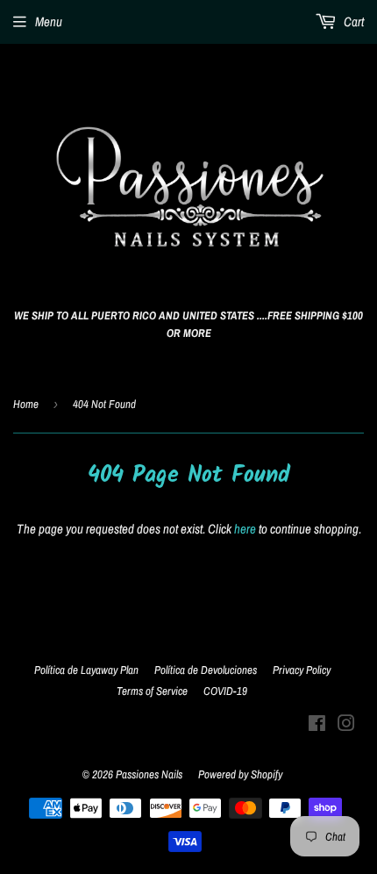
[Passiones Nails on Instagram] (346, 725)
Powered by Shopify (240, 774)
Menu (48, 21)
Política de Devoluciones (205, 670)
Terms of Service (152, 691)
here (245, 528)
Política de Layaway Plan (86, 670)
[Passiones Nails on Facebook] (317, 725)
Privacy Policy (302, 670)
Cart (352, 21)
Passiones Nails (149, 774)
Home (26, 404)
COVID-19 (225, 691)
